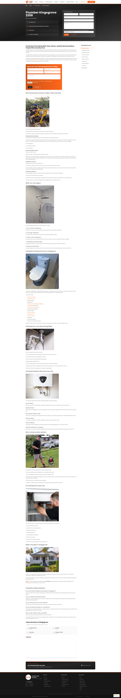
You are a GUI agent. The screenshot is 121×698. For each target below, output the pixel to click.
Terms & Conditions (80, 696)
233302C (31, 685)
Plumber (36, 1)
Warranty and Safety (83, 686)
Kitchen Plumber (85, 57)
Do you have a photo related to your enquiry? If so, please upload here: (76, 30)
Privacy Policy (87, 696)
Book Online (91, 1)
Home (81, 677)
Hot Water (56, 1)
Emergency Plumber (70, 1)
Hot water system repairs (32, 303)
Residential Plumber (85, 52)
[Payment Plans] (87, 665)
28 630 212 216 (31, 684)
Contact (81, 687)
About (81, 689)
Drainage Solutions (48, 1)
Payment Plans (82, 681)
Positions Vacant (82, 682)
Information (84, 65)
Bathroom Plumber (85, 59)
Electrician (41, 1)
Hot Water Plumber (85, 54)
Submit (66, 34)
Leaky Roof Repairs (85, 63)
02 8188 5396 (83, 1)
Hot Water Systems (65, 679)
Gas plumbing (30, 305)
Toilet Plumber (84, 61)
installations (41, 303)
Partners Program (82, 684)
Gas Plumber (62, 1)
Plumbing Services (85, 48)
